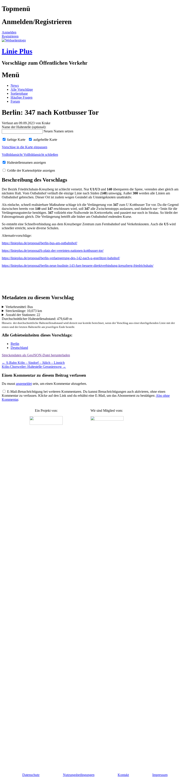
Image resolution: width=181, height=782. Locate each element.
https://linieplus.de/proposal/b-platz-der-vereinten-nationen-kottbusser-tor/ (53, 250)
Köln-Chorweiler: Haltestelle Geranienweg (34, 366)
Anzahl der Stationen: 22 (23, 315)
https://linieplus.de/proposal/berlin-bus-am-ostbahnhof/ (39, 243)
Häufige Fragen (21, 97)
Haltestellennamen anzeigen (26, 162)
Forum (15, 101)
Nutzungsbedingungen (78, 775)
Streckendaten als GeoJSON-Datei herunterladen (36, 355)
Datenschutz (31, 775)
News (15, 85)
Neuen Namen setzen (58, 131)
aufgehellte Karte (44, 139)
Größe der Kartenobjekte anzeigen (30, 170)
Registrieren (10, 36)
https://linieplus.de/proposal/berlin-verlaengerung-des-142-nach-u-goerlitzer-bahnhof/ (61, 258)
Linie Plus (17, 51)
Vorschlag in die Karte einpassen (24, 147)
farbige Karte (15, 139)
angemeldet (24, 383)
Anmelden (9, 32)
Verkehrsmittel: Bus (19, 307)
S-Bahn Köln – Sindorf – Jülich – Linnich (33, 363)
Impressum (160, 775)
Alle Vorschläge (22, 89)
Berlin (15, 344)
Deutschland (19, 348)
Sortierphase (19, 93)
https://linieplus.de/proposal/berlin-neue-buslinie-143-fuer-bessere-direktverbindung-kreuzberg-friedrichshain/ (77, 265)
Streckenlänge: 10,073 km (24, 311)
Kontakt (123, 775)
